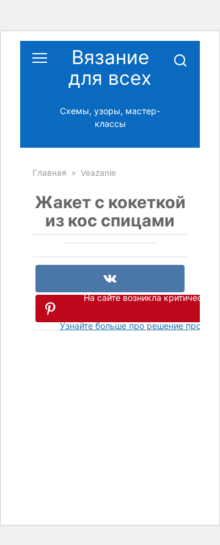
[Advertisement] (110, 432)
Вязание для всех (110, 68)
